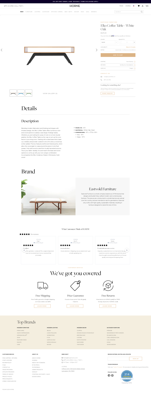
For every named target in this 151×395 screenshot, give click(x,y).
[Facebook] (109, 376)
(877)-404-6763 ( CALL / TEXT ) (72, 360)
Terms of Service (7, 374)
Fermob (109, 330)
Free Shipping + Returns (9, 358)
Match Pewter (81, 340)
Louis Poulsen (51, 333)
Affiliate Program (8, 372)
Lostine (79, 337)
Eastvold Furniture (109, 22)
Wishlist (34, 372)
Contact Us (6, 367)
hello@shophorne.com (70, 358)
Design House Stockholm (85, 333)
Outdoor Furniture (113, 327)
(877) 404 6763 (107, 79)
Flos (48, 337)
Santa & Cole (51, 340)
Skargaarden (111, 344)
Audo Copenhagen (23, 333)
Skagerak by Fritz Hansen (115, 333)
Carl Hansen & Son (113, 337)
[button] (24, 250)
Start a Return (7, 360)
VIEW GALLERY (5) (50, 93)
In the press (35, 365)
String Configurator (9, 381)
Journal (128, 5)
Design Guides (36, 376)
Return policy (6, 362)
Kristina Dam (81, 335)
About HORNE (36, 358)
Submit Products (37, 369)
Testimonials (36, 367)
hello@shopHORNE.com (109, 76)
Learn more (42, 306)
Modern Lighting (52, 327)
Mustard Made (22, 340)
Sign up (136, 358)
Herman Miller (22, 335)
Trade (121, 5)
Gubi (18, 344)
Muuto (19, 342)
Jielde (49, 330)
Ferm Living (20, 330)
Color (103, 39)
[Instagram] (112, 376)
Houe (108, 342)
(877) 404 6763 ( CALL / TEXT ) (13, 6)
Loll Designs (111, 340)
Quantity (122, 39)
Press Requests (7, 378)
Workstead (51, 335)
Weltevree (80, 342)
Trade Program (7, 369)
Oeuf (18, 337)
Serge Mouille (51, 342)
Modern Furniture (23, 327)
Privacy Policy (7, 376)
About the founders (38, 362)
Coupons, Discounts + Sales (41, 374)
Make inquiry (107, 93)
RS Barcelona (111, 335)
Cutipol (79, 330)
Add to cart (118, 55)
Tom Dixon (80, 344)
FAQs (4, 365)
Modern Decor (81, 327)
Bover (49, 344)
